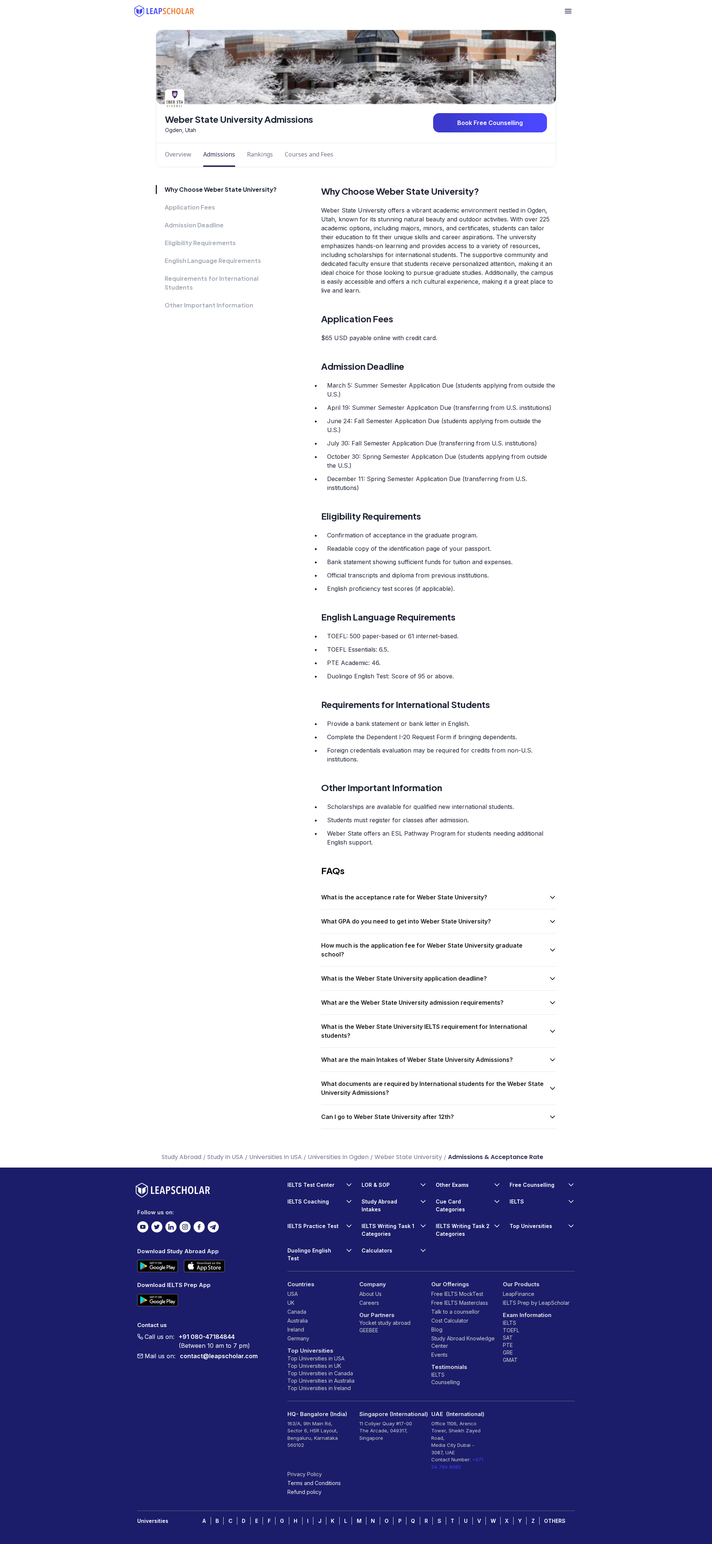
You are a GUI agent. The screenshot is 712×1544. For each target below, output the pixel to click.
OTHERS (555, 1521)
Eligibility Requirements (200, 243)
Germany (298, 1338)
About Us (370, 1294)
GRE (508, 1352)
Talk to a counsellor (455, 1311)
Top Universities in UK (314, 1366)
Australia (297, 1320)
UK (290, 1303)
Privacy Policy (304, 1474)
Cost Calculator (449, 1320)
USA (292, 1294)
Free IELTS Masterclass (459, 1303)
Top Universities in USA (316, 1358)
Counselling (445, 1382)
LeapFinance (518, 1294)
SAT (508, 1337)
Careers (369, 1303)
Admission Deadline (194, 225)
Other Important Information (209, 305)
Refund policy (304, 1492)
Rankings (260, 154)
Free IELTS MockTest (457, 1294)
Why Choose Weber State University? (221, 189)
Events (439, 1355)
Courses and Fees (309, 154)
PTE (508, 1345)
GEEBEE (368, 1330)
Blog (436, 1329)
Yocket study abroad (385, 1323)
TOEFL (511, 1330)
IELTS (438, 1375)
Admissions (219, 154)
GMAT (510, 1360)
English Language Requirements (213, 260)
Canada (296, 1311)
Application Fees (190, 207)
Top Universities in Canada (320, 1373)
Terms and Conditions (314, 1483)
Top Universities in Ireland (319, 1388)
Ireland (295, 1329)
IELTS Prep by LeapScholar (536, 1303)
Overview (178, 154)
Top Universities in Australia (321, 1380)
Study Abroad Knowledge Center (463, 1342)
